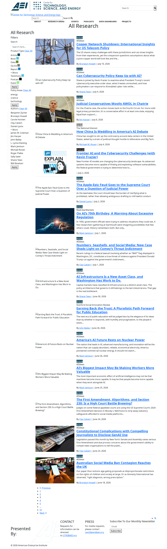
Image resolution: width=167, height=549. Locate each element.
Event (13, 83)
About (37, 21)
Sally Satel (15, 156)
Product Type (17, 50)
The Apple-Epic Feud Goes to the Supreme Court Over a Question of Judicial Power (113, 187)
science (14, 97)
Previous (46, 488)
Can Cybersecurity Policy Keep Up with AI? (109, 75)
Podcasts (89, 21)
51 (41, 509)
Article (14, 55)
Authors (15, 108)
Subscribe (116, 530)
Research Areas (56, 21)
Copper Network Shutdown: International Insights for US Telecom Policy (115, 46)
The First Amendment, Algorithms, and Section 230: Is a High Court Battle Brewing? (112, 401)
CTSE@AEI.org (70, 535)
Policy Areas (17, 90)
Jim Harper (16, 136)
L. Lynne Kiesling (19, 143)
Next (42, 513)
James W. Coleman (20, 132)
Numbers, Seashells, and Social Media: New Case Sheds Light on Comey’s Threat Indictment (114, 247)
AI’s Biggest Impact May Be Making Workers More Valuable (115, 370)
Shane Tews (16, 160)
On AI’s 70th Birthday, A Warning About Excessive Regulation (114, 215)
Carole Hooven (18, 119)
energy (14, 94)
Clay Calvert (16, 122)
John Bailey (16, 139)
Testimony (16, 75)
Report (14, 69)
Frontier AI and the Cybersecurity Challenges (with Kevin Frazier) (115, 155)
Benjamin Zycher (19, 112)
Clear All (28, 50)
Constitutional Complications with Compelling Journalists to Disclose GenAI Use (112, 433)
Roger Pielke (17, 153)
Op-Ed (14, 65)
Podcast (15, 79)
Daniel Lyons (17, 126)
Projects (126, 21)
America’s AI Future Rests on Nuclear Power (110, 340)
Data (13, 62)
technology (16, 101)
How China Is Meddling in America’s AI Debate (112, 131)
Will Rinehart (17, 163)
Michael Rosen (18, 149)
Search (14, 41)
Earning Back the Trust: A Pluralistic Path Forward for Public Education (115, 310)
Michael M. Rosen (88, 144)
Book (13, 58)
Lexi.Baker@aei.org (94, 532)
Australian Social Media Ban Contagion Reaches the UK (113, 465)
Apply (14, 86)
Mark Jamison (17, 146)
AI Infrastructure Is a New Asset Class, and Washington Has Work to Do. (109, 278)
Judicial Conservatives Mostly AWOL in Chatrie (112, 103)
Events (75, 21)
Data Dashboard (108, 21)
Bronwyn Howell (19, 116)
